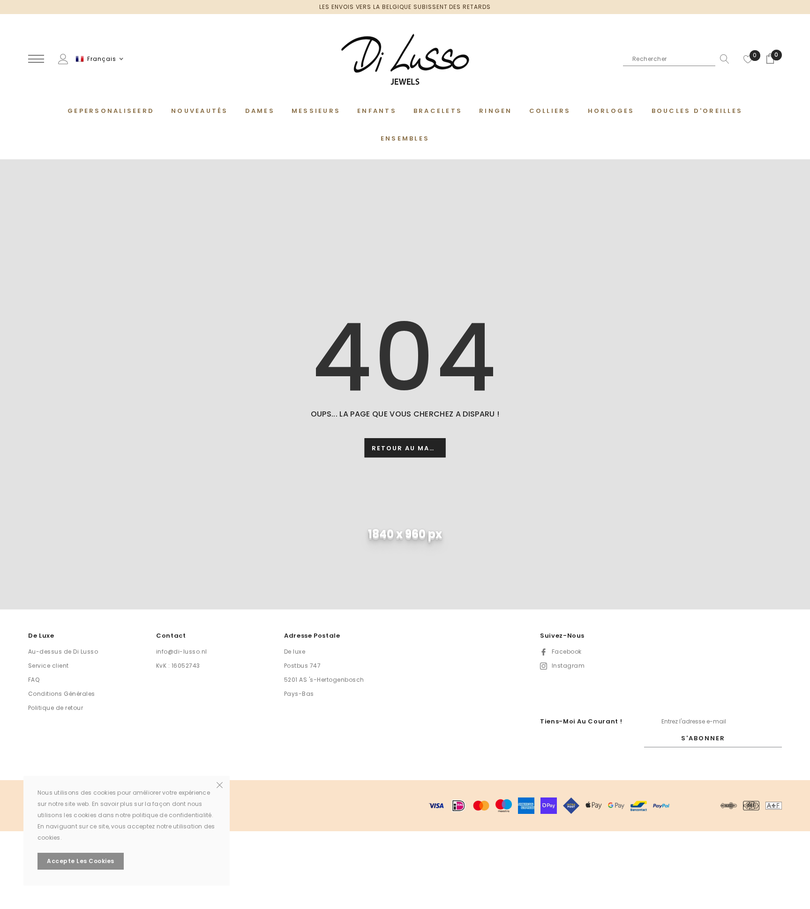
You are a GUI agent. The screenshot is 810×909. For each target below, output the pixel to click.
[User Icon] (63, 58)
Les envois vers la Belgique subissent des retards (405, 7)
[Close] (220, 784)
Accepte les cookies (80, 861)
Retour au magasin (408, 448)
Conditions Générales (61, 694)
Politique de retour (55, 708)
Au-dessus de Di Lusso (63, 652)
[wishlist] (748, 59)
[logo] (405, 59)
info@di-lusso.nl (181, 652)
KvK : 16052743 (178, 666)
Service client (48, 666)
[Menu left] (36, 59)
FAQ (33, 680)
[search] (722, 59)
